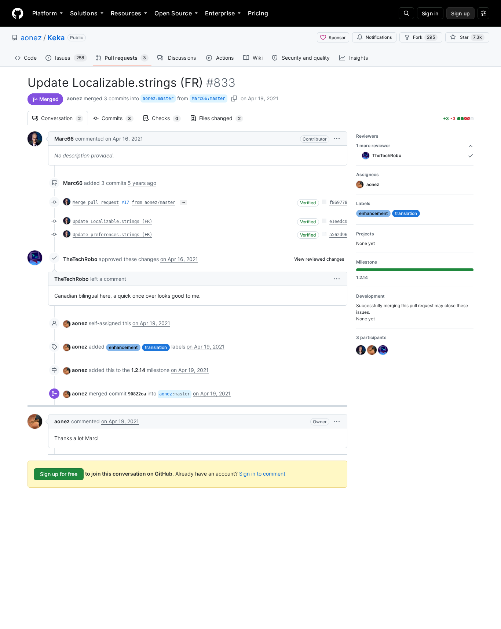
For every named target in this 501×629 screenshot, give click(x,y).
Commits (120, 118)
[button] (336, 138)
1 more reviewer (373, 145)
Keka (56, 37)
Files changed (223, 118)
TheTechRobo (80, 259)
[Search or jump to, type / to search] (406, 13)
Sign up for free (58, 474)
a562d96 (338, 234)
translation (156, 347)
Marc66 (64, 138)
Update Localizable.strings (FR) (112, 221)
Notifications (379, 37)
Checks (169, 118)
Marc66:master (208, 98)
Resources (126, 13)
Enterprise (220, 13)
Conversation (64, 118)
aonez (31, 37)
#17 (125, 202)
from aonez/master (153, 202)
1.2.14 (138, 370)
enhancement (123, 347)
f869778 (338, 202)
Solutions (84, 13)
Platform (44, 13)
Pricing (258, 13)
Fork (424, 37)
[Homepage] (17, 13)
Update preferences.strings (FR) (112, 234)
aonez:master (158, 98)
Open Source (173, 13)
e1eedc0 (338, 221)
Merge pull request (96, 202)
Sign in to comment (262, 473)
